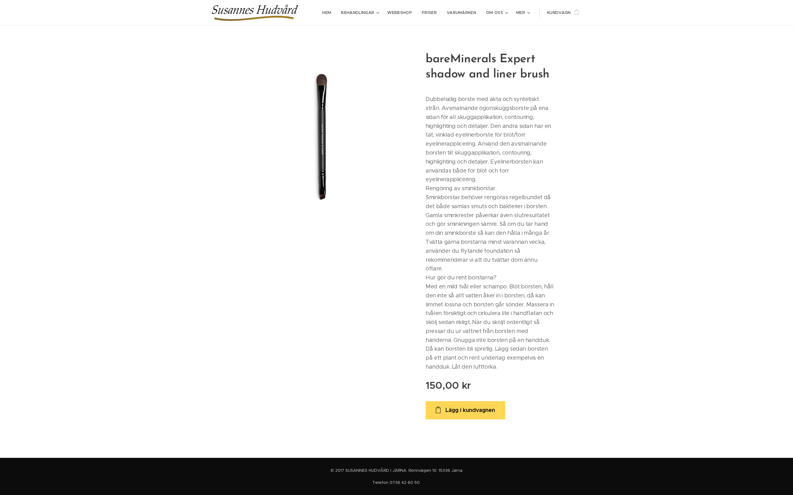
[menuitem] (328, 12)
